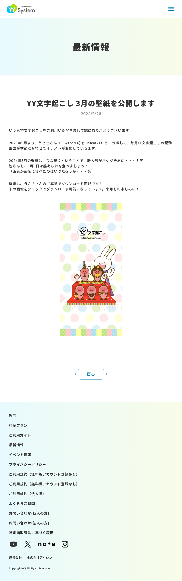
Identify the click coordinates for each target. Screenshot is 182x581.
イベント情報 (20, 454)
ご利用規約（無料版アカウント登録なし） (44, 483)
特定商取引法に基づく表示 (31, 532)
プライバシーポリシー (27, 464)
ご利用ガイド (20, 435)
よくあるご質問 (22, 503)
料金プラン (18, 425)
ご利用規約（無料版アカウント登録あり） (44, 474)
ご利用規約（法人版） (27, 493)
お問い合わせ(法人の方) (29, 523)
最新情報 (16, 444)
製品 (12, 415)
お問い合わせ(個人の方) (29, 513)
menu (171, 9)
